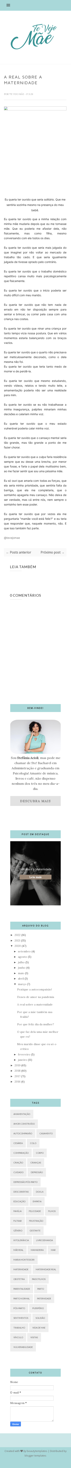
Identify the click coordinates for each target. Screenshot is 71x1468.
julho (21, 962)
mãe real (18, 1250)
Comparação (21, 1153)
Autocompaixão (22, 1133)
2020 (18, 946)
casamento (46, 1133)
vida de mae (38, 1327)
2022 (18, 935)
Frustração (36, 1221)
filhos (52, 1211)
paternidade (44, 1298)
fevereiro (24, 1054)
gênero (17, 1230)
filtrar (17, 1221)
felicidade (35, 1211)
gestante (35, 1230)
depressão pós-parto (25, 1182)
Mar (53, 1250)
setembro (24, 951)
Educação (19, 1201)
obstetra (19, 1279)
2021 (17, 940)
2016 (18, 1081)
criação (18, 1162)
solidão (40, 1318)
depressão (37, 1172)
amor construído (24, 1123)
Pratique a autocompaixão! (34, 989)
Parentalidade (21, 1288)
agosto (22, 957)
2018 (18, 1070)
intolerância (21, 1240)
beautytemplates (37, 1451)
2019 (18, 1065)
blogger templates (35, 1455)
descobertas (21, 1191)
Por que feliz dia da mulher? (35, 1024)
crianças (35, 1162)
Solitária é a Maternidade (35, 869)
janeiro (22, 1060)
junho (21, 967)
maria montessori (24, 1259)
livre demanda (44, 1240)
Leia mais (35, 877)
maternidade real (46, 1269)
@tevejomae (12, 537)
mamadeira (37, 1250)
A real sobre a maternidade (35, 1004)
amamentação (21, 1114)
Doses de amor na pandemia (35, 997)
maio (21, 973)
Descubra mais (35, 801)
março (22, 984)
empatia (37, 1201)
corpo (40, 1153)
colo (33, 1143)
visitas (34, 1337)
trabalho (19, 1327)
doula (39, 1191)
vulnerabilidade (23, 1347)
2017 (17, 1076)
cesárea (18, 1143)
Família (17, 1211)
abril (21, 978)
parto (40, 1288)
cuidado (18, 1172)
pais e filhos (39, 1279)
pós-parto (19, 1308)
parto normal (21, 1298)
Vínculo (18, 1337)
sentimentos (20, 1318)
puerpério (38, 1308)
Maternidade (20, 1269)
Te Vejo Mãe (17, 94)
